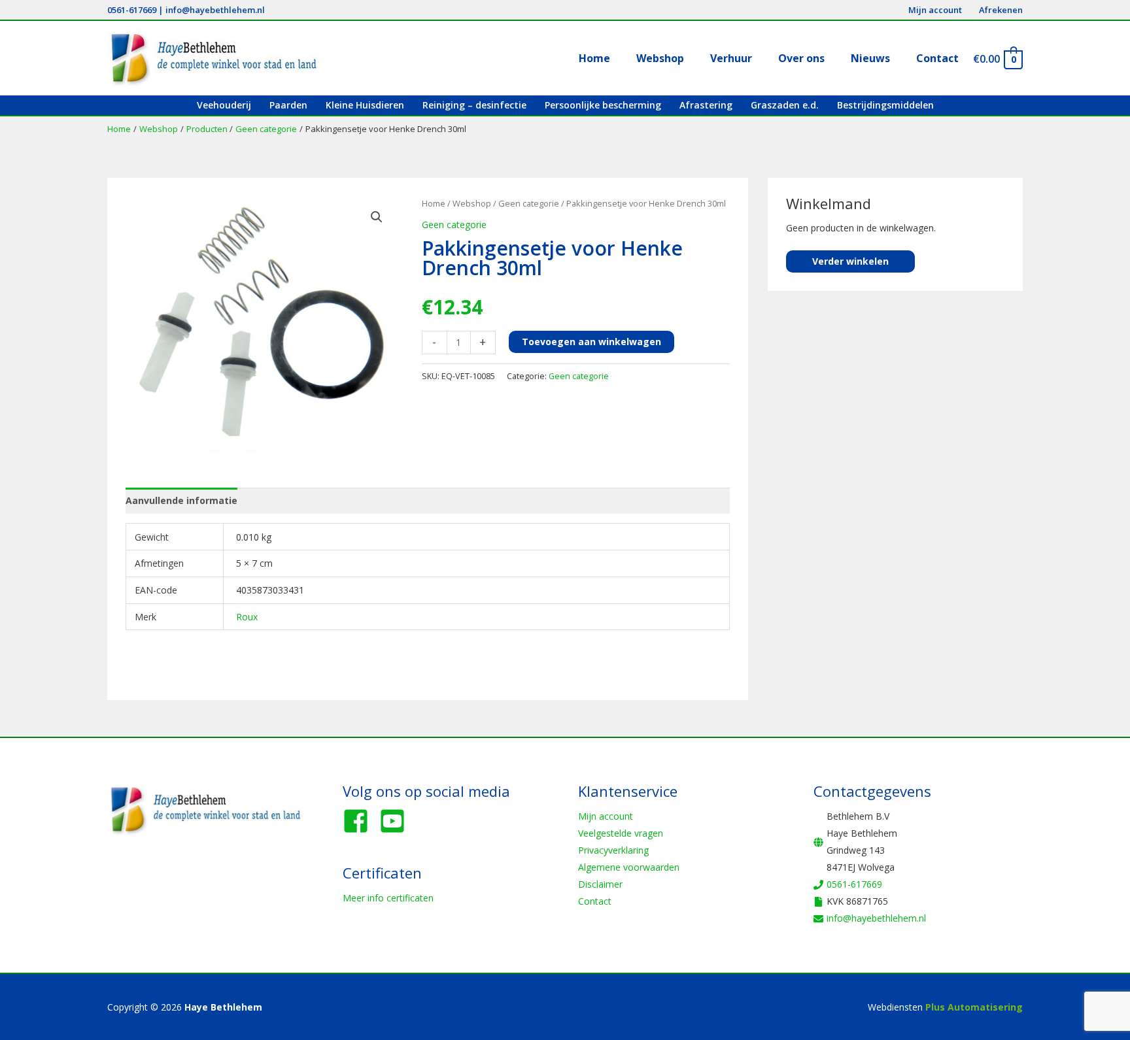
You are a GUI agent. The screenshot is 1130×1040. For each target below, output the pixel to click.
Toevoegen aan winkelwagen (591, 341)
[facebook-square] (360, 821)
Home (433, 203)
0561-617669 (131, 10)
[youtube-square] (396, 821)
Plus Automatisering (974, 1007)
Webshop (472, 203)
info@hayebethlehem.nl (215, 10)
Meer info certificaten (388, 898)
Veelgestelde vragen (620, 833)
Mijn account (605, 816)
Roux (247, 617)
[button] (376, 217)
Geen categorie (528, 203)
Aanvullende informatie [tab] (181, 500)
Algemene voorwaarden (628, 867)
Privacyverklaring (613, 850)
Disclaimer (600, 884)
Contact (594, 901)
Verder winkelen (850, 261)
